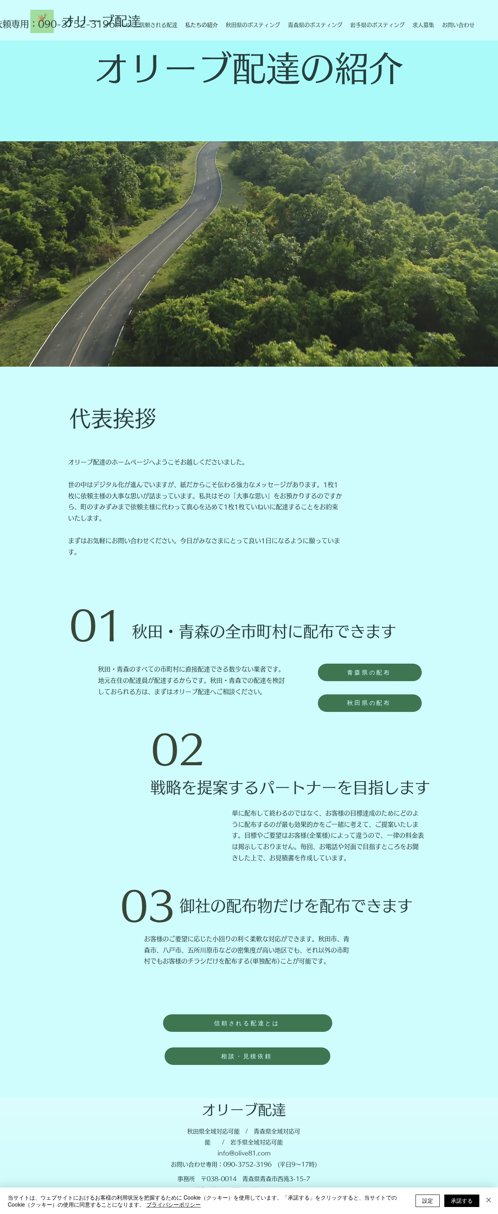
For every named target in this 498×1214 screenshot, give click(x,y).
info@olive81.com (244, 1153)
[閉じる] (488, 1201)
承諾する (462, 1200)
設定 (427, 1200)
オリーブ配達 (244, 1110)
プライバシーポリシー (173, 1204)
